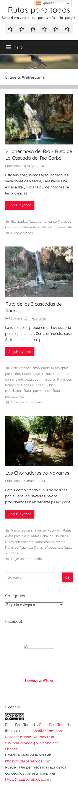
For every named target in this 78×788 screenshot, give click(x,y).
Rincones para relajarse (28, 530)
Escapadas (19, 222)
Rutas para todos (39, 10)
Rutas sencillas (61, 227)
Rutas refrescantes (35, 227)
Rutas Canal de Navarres (40, 374)
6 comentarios (22, 233)
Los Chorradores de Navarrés (37, 473)
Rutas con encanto (43, 222)
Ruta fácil (54, 530)
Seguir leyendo (19, 205)
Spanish (47, 3)
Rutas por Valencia (37, 391)
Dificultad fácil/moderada (30, 368)
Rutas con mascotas (41, 379)
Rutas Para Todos (53, 725)
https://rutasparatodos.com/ (28, 761)
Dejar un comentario (26, 402)
